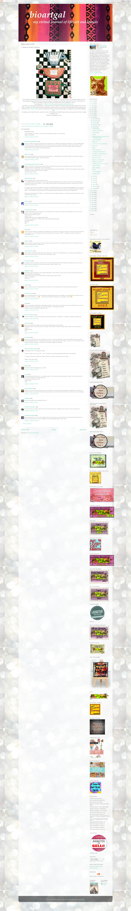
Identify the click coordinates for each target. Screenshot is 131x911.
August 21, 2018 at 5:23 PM (31, 383)
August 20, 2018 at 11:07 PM (32, 149)
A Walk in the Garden (97, 161)
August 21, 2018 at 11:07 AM (32, 318)
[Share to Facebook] (51, 124)
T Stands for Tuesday (48, 104)
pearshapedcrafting (30, 415)
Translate (101, 861)
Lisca (26, 374)
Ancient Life (95, 145)
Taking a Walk (95, 132)
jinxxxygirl (27, 337)
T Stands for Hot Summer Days (99, 163)
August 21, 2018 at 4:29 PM (31, 361)
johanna (27, 201)
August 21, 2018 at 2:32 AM (31, 173)
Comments (94, 234)
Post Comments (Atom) (33, 432)
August (94, 126)
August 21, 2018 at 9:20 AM (31, 288)
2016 (92, 192)
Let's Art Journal (29, 293)
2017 (92, 190)
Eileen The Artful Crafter (31, 348)
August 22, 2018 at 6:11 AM (31, 410)
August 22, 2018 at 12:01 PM (32, 420)
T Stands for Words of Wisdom (99, 143)
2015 (92, 194)
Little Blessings (95, 128)
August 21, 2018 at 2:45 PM (31, 344)
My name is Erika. (102, 46)
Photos (94, 169)
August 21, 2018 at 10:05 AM (32, 298)
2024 (92, 105)
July (94, 176)
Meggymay (27, 270)
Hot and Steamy (96, 165)
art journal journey (29, 126)
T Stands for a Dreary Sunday (99, 153)
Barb (26, 229)
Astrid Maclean (28, 178)
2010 (92, 204)
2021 (92, 111)
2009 (92, 206)
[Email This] (46, 124)
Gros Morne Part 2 (96, 155)
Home (54, 429)
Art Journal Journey (34, 108)
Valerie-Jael (28, 154)
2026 (92, 101)
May (94, 180)
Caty (26, 303)
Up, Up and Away (96, 139)
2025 (92, 103)
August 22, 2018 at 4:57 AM (31, 402)
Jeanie (26, 285)
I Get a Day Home (96, 149)
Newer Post (25, 429)
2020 (92, 113)
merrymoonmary (70, 899)
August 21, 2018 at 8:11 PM (31, 393)
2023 (92, 107)
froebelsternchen (29, 209)
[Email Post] (44, 124)
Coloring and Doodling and (98, 151)
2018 (92, 117)
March (94, 184)
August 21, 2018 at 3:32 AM (31, 196)
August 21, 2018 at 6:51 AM (31, 236)
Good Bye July (95, 173)
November (95, 120)
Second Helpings (96, 171)
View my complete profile (96, 72)
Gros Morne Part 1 (96, 157)
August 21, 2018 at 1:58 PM (31, 332)
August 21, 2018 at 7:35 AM (31, 246)
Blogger (83, 899)
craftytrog (27, 398)
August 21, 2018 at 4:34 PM (31, 369)
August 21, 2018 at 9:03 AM (31, 280)
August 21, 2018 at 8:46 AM (31, 266)
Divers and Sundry (29, 314)
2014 (92, 196)
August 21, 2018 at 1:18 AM (31, 159)
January (95, 188)
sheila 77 (27, 241)
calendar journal (38, 126)
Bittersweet (95, 141)
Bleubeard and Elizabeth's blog (65, 104)
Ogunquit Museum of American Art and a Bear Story (100, 137)
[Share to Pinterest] (52, 124)
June (94, 178)
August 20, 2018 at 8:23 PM (31, 137)
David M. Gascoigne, (30, 406)
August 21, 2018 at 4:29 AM (31, 225)
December (95, 118)
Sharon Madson (29, 388)
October (95, 122)
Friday (93, 147)
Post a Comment (27, 423)
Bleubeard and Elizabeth (31, 141)
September (95, 124)
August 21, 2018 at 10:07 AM (32, 310)
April (94, 182)
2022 (92, 109)
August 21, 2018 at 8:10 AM (31, 256)
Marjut (26, 365)
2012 (92, 200)
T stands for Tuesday (48, 126)
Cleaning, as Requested (98, 159)
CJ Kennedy (28, 260)
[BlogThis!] (48, 124)
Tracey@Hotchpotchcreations (32, 164)
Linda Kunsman (29, 250)
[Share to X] (49, 124)
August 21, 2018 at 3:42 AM (31, 205)
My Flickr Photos (94, 868)
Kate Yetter (27, 323)
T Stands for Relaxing (97, 130)
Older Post (82, 429)
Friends (94, 134)
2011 (92, 202)
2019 (92, 115)
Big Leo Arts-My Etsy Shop (96, 866)
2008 (92, 208)
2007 (92, 210)
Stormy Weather (96, 167)
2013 (92, 198)
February (95, 186)
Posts (93, 232)
